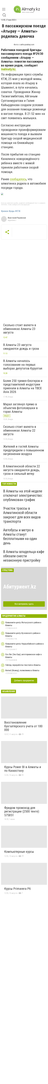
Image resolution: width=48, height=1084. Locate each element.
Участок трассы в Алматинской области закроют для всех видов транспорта (22, 515)
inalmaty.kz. (8, 69)
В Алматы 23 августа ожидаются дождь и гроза (21, 347)
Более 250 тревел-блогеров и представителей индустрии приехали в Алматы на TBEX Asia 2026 (22, 386)
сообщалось (18, 179)
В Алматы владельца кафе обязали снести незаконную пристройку (23, 556)
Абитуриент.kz (19, 587)
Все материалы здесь (24, 604)
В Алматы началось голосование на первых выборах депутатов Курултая (22, 364)
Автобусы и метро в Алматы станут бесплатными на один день (20, 536)
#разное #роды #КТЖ (10, 211)
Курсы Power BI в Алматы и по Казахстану (22, 769)
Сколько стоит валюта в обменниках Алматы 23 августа (19, 328)
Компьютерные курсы (19, 852)
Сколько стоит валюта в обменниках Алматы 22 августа (19, 430)
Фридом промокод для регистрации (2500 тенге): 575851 (22, 811)
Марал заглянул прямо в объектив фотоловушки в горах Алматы (20, 408)
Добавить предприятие (24, 680)
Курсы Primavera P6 (17, 889)
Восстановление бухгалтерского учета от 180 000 (23, 726)
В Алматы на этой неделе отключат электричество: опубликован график (23, 495)
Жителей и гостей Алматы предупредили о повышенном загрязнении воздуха (23, 450)
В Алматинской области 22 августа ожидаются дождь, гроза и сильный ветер (21, 470)
